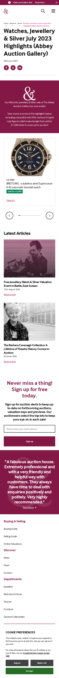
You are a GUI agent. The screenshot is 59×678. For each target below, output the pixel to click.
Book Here (40, 2)
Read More (28, 507)
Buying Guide (10, 528)
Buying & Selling (14, 521)
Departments (13, 579)
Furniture (8, 609)
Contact (8, 572)
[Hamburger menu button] (53, 11)
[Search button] (43, 11)
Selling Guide (10, 536)
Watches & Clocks (13, 594)
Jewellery (8, 586)
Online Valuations (13, 543)
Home (6, 23)
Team (6, 565)
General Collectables (14, 616)
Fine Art (7, 601)
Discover (13, 23)
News (20, 23)
